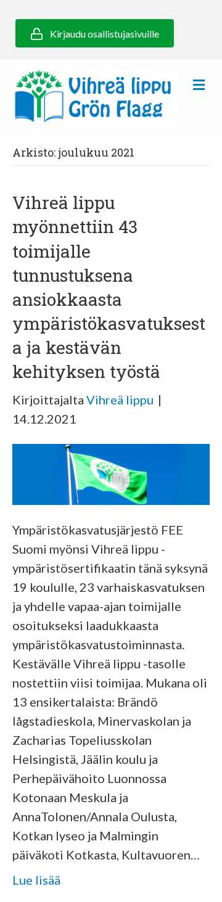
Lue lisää (36, 879)
